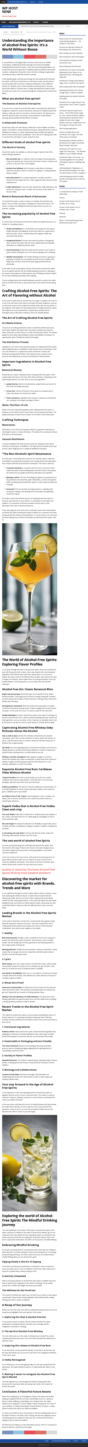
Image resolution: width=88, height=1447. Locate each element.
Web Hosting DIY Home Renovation (71, 57)
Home (3, 2)
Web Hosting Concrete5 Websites (71, 53)
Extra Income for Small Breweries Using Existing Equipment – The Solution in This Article (71, 41)
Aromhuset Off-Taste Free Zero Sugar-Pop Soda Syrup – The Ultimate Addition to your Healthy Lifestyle (72, 151)
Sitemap (40, 2)
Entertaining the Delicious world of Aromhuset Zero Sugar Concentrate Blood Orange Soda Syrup (71, 142)
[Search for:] (75, 26)
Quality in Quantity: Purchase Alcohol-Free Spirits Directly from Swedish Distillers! (28, 871)
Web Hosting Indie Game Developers (72, 87)
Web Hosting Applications (68, 128)
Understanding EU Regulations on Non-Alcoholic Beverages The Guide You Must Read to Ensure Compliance (72, 170)
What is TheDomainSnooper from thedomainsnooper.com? (71, 221)
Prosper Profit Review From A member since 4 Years (69, 202)
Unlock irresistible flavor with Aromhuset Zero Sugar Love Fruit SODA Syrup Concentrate (71, 134)
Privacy (32, 2)
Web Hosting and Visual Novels (70, 66)
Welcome (62, 217)
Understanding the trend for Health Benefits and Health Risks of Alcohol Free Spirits (72, 178)
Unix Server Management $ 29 (17, 2)
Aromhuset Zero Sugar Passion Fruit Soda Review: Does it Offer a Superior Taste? (72, 104)
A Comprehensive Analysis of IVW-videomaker (71, 193)
